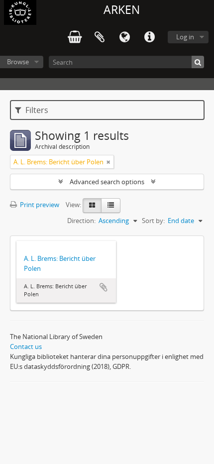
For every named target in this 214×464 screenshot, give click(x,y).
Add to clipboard (103, 287)
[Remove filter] (108, 162)
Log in (185, 36)
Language (124, 37)
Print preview (38, 204)
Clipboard (99, 37)
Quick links (149, 37)
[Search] (198, 62)
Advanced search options (107, 181)
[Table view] (110, 205)
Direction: (81, 220)
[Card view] (92, 205)
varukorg (74, 37)
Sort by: (153, 220)
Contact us (26, 346)
